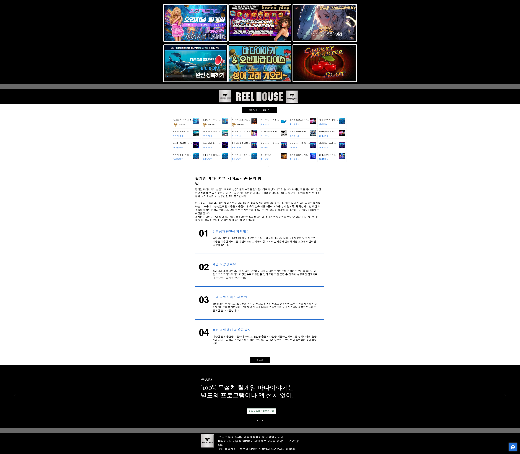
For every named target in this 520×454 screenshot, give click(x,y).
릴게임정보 (294, 124)
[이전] (15, 396)
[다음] (505, 396)
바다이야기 (265, 124)
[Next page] (268, 166)
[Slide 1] (257, 420)
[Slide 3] (262, 420)
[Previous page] (251, 166)
